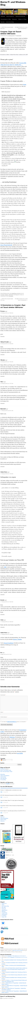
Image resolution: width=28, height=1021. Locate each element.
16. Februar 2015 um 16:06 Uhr (6, 313)
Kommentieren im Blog (6, 19)
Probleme (7, 294)
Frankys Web (4, 916)
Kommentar (3, 695)
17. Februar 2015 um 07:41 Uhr (6, 410)
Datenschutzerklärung (20, 16)
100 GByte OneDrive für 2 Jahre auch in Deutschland (21, 28)
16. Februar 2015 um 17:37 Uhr (6, 383)
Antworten (2, 336)
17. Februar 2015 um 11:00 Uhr (6, 473)
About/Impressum (10, 16)
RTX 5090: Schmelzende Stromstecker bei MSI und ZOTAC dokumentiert (13, 795)
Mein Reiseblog (3, 777)
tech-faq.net (4, 908)
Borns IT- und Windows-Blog (13, 3)
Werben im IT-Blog (22, 19)
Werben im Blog (3, 819)
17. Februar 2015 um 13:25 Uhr (6, 601)
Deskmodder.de (4, 914)
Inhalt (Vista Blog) (10, 22)
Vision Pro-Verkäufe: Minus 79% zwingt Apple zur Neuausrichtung (12, 800)
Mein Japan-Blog (3, 778)
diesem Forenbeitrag (9, 643)
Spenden (3, 22)
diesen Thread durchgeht (6, 245)
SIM (5, 567)
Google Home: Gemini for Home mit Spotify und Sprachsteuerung (12, 805)
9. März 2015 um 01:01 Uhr (5, 654)
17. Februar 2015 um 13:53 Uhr (6, 621)
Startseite (3, 16)
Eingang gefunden (17, 639)
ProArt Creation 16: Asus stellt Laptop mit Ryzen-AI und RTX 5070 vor (13, 810)
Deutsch (4, 759)
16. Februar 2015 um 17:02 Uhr (6, 361)
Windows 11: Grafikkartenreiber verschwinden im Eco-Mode (11, 790)
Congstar (2, 294)
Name (2, 712)
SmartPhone (14, 293)
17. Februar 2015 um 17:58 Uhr (6, 634)
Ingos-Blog (4, 907)
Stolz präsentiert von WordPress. (8, 998)
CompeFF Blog (4, 912)
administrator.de (4, 910)
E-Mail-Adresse (3, 717)
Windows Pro (4, 903)
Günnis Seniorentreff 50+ (4, 775)
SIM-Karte (11, 294)
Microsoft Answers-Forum (17, 950)
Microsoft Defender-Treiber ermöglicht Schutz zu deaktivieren (16, 968)
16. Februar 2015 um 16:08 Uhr (6, 343)
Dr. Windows (4, 915)
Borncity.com (2, 768)
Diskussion (14, 19)
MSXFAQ (3, 911)
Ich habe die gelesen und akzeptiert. (14, 721)
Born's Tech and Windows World (6, 771)
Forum (24, 84)
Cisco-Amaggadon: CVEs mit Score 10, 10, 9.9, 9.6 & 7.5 (15, 955)
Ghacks (3, 904)
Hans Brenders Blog (5, 906)
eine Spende (20, 753)
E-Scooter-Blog (3, 779)
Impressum (2, 816)
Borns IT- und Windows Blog (5, 770)
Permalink (11, 296)
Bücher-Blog (2, 774)
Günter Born (18, 35)
